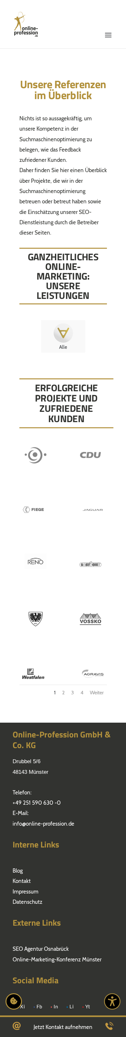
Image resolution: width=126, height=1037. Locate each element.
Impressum (25, 891)
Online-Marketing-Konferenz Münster (57, 959)
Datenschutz (27, 902)
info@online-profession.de (43, 823)
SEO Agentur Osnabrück (41, 949)
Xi (22, 1007)
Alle (63, 347)
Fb (39, 1007)
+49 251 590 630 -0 (37, 803)
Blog (18, 870)
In (56, 1007)
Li (71, 1007)
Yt (87, 1007)
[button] (108, 17)
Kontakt (22, 881)
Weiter (97, 693)
